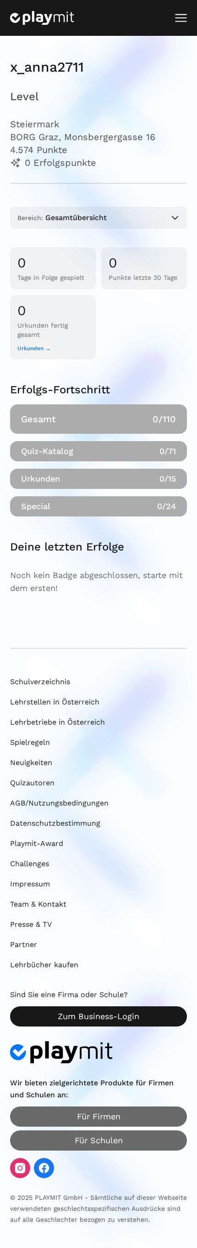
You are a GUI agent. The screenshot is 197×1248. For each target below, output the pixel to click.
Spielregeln (30, 742)
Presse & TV (31, 924)
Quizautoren (32, 782)
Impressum (30, 883)
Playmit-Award (36, 843)
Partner (23, 944)
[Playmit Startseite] (41, 18)
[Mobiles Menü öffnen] (181, 18)
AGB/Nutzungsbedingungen (59, 803)
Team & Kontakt (38, 904)
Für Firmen (98, 1116)
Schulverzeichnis (40, 681)
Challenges (29, 863)
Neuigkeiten (31, 762)
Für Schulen (99, 1140)
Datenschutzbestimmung (55, 823)
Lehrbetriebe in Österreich (57, 722)
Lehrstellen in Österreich (54, 702)
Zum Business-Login (98, 1016)
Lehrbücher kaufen (44, 964)
